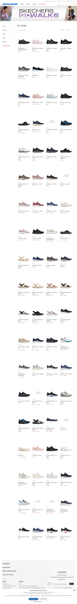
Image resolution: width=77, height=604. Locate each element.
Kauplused (6, 567)
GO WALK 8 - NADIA (64, 211)
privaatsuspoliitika (67, 587)
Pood (65, 1)
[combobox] (64, 4)
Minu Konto (47, 1)
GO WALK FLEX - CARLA (23, 211)
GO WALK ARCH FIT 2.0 (51, 536)
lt (74, 1)
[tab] (11, 581)
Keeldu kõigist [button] (44, 599)
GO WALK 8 (62, 265)
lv (73, 1)
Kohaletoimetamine (7, 587)
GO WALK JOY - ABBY (65, 184)
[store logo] (10, 4)
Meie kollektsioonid (9, 571)
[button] (38, 602)
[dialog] (38, 596)
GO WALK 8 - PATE (36, 129)
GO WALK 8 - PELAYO (36, 265)
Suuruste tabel (8, 574)
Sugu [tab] (4, 26)
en (71, 1)
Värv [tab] (4, 34)
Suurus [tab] (5, 30)
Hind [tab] (4, 37)
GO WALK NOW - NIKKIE (23, 536)
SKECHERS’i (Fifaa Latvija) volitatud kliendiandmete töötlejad (32, 587)
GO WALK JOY (35, 75)
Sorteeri (62, 29)
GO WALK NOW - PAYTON (38, 374)
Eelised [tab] (4, 41)
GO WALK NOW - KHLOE (37, 102)
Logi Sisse (54, 1)
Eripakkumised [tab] (6, 45)
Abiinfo (60, 1)
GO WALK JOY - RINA (36, 455)
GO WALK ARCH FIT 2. (65, 238)
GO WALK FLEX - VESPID (65, 48)
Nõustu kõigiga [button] (33, 599)
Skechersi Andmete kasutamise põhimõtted (28, 586)
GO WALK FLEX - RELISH (51, 75)
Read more (50, 593)
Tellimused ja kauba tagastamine (10, 586)
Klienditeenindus (6, 584)
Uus (68, 29)
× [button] (75, 590)
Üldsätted (6, 564)
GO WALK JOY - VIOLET (37, 184)
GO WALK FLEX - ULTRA (51, 156)
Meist (20, 584)
